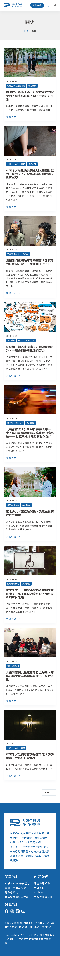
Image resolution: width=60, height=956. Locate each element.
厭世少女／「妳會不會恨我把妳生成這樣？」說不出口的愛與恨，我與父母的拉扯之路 (30, 593)
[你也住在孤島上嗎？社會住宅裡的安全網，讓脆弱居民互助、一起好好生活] (30, 62)
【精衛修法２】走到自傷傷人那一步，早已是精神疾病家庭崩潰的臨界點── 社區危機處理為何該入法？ (30, 432)
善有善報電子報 (43, 897)
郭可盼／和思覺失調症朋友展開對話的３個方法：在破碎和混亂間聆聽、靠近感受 (30, 174)
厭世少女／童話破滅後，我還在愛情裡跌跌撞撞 (30, 513)
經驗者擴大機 (13, 505)
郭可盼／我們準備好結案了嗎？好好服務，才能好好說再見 (30, 756)
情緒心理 (32, 164)
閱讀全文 (11, 117)
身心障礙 (11, 340)
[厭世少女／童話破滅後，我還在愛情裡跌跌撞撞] (30, 482)
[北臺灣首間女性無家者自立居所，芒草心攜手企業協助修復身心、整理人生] (30, 642)
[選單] (55, 5)
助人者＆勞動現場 (26, 340)
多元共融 (32, 85)
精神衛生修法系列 (15, 423)
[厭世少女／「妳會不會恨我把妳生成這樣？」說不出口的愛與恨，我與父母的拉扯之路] (30, 560)
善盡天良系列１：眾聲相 (18, 254)
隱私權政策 (11, 892)
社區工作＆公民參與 (16, 85)
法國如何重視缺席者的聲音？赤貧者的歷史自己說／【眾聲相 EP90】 (30, 262)
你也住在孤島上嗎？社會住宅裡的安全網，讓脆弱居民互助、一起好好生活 (30, 95)
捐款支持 (37, 5)
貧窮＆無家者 (13, 666)
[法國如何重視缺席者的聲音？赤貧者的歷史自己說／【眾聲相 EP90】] (30, 231)
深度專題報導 (42, 883)
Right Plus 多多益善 (17, 883)
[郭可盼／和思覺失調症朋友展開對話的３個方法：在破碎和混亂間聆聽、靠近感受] (30, 141)
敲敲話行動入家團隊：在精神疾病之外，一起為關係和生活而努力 (30, 348)
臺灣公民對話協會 (15, 888)
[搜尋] (49, 5)
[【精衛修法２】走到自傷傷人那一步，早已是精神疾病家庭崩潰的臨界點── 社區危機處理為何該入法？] (30, 399)
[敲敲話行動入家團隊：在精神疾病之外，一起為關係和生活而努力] (30, 317)
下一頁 (48, 792)
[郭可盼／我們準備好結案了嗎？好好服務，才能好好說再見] (30, 725)
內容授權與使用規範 (17, 897)
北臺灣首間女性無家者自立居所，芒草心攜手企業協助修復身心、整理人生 (30, 675)
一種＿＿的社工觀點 (16, 164)
